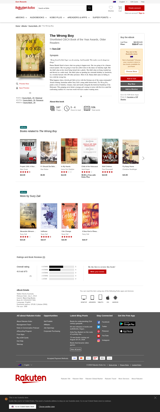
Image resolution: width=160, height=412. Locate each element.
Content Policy (136, 365)
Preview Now (24, 84)
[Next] (143, 158)
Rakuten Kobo (25, 8)
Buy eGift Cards (22, 338)
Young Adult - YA (28, 98)
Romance (39, 100)
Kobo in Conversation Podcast (28, 328)
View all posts (76, 349)
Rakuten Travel (110, 379)
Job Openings (49, 328)
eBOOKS (20, 17)
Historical (38, 98)
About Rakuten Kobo (24, 321)
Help (142, 2)
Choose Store (131, 71)
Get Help (20, 341)
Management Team (24, 325)
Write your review (97, 272)
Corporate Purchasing (52, 331)
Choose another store (47, 407)
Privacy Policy (124, 365)
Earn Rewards (21, 2)
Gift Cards (134, 2)
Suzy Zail (56, 49)
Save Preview (24, 88)
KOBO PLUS (56, 17)
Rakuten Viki (65, 379)
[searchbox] (64, 8)
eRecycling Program (24, 331)
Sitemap (20, 344)
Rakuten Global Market (94, 379)
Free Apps (20, 334)
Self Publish (48, 321)
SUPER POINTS (101, 17)
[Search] (89, 8)
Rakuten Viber (78, 379)
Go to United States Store (24, 407)
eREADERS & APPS (78, 17)
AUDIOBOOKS (37, 17)
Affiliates (47, 325)
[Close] (155, 398)
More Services (124, 379)
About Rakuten (137, 379)
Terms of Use (113, 365)
